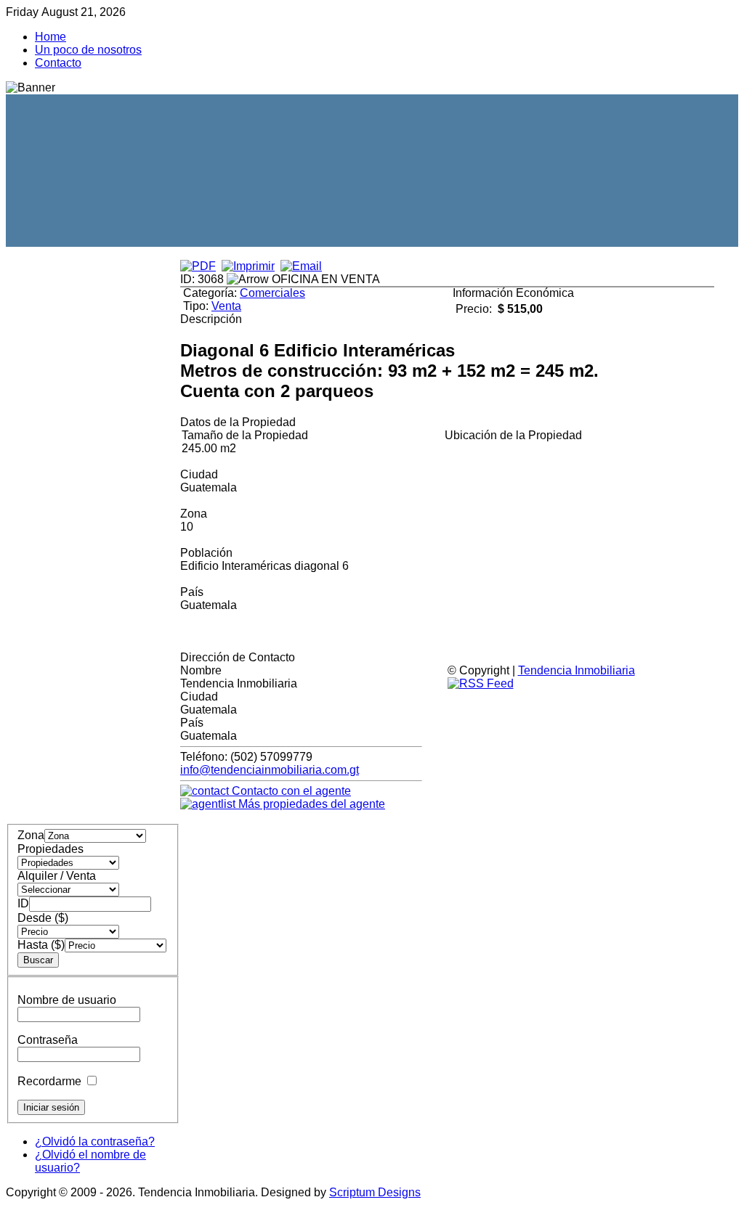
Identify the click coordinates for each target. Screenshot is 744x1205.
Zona (30, 835)
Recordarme (49, 1081)
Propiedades (50, 849)
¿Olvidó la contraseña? (95, 1141)
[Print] (248, 266)
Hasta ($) (41, 945)
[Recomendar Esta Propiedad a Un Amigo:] (301, 266)
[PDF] (198, 266)
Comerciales (272, 293)
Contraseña (47, 1040)
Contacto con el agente (290, 791)
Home (50, 36)
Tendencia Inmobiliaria (576, 670)
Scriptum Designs (375, 1192)
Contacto (58, 63)
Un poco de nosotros (88, 50)
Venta (226, 306)
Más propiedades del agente (310, 804)
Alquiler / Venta (56, 876)
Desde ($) (42, 918)
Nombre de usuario (66, 1000)
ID (23, 903)
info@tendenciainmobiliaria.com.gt (269, 770)
